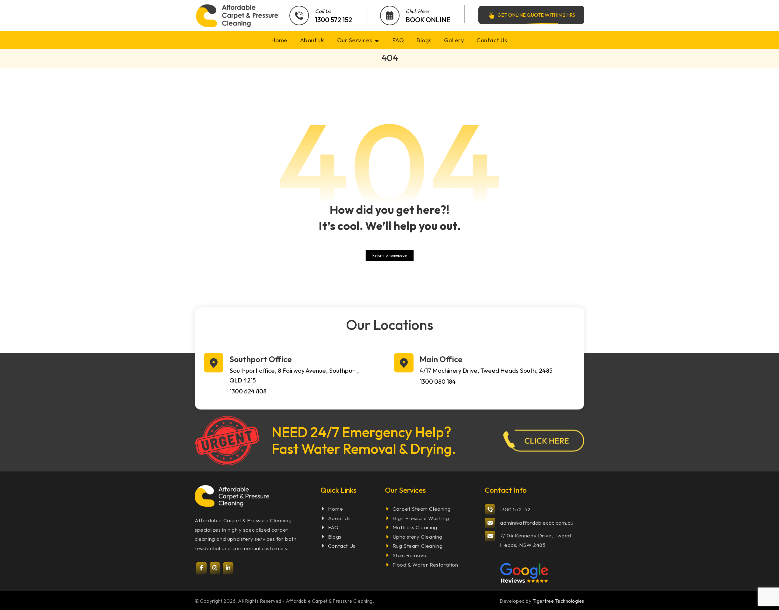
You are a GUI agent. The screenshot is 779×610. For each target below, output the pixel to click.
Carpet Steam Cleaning (422, 508)
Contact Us (341, 546)
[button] (555, 440)
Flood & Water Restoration (425, 564)
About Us (339, 518)
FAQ (333, 527)
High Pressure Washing (421, 518)
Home (335, 508)
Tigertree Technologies (558, 601)
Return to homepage (389, 255)
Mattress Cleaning (415, 527)
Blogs (334, 536)
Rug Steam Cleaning (418, 546)
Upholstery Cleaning (417, 536)
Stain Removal (410, 555)
